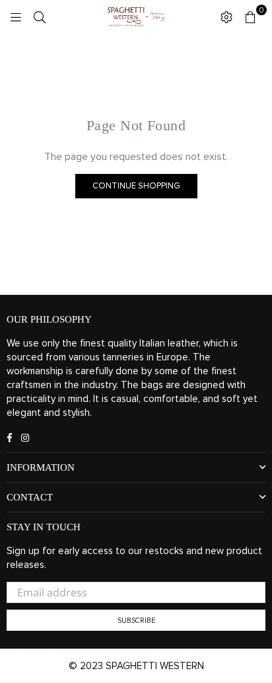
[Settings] (226, 16)
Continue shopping (136, 186)
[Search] (39, 16)
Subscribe (136, 620)
